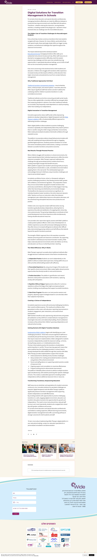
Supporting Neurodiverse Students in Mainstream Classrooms (66, 455)
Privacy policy (36, 555)
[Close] (95, 555)
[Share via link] (36, 434)
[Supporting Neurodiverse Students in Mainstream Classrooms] (67, 448)
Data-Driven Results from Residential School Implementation (30, 455)
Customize (85, 555)
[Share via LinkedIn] (33, 434)
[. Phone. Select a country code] (14, 502)
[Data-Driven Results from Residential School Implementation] (30, 448)
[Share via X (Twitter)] (31, 434)
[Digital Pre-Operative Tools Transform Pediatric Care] (48, 448)
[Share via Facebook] (28, 434)
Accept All (91, 555)
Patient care (30, 430)
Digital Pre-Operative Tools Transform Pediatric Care (47, 455)
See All (74, 441)
